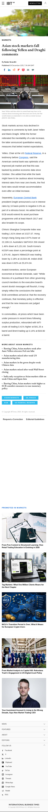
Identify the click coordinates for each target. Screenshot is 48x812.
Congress (23, 157)
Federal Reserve (33, 153)
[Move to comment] (33, 70)
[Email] (28, 70)
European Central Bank (25, 197)
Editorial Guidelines (35, 419)
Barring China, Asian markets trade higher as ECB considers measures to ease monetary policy (23, 386)
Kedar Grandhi (10, 62)
